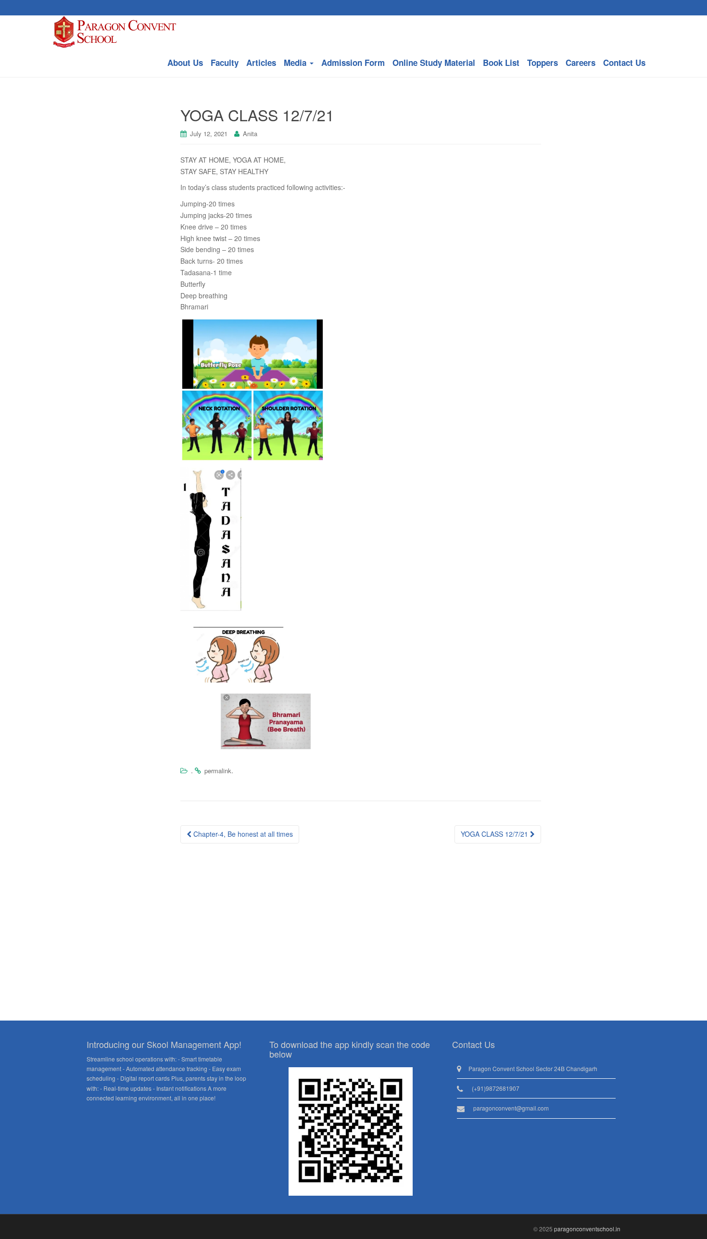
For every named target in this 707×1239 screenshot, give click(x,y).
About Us (185, 62)
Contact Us (624, 62)
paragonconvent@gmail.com (511, 1108)
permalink (217, 770)
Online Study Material (433, 62)
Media (296, 62)
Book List (501, 62)
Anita (250, 133)
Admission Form (353, 62)
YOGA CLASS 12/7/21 (495, 834)
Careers (580, 62)
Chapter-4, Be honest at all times (242, 834)
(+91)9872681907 (495, 1088)
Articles (261, 62)
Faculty (225, 62)
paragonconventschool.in (587, 1229)
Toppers (542, 62)
